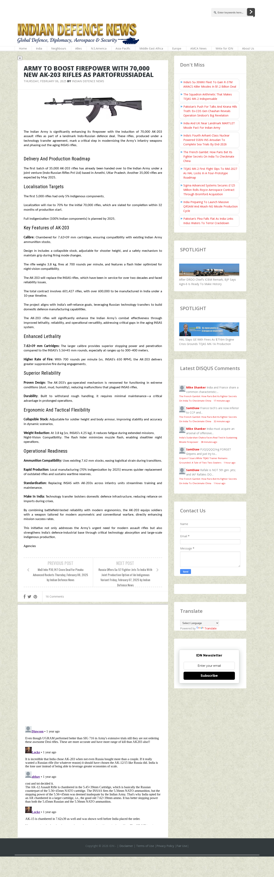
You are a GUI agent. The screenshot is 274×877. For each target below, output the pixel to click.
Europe (176, 48)
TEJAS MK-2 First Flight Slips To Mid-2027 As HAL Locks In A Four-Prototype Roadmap (210, 173)
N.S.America (99, 48)
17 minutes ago (222, 400)
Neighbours (58, 48)
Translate (210, 628)
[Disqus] (93, 666)
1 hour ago (229, 462)
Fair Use (182, 846)
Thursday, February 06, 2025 (45, 81)
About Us (248, 48)
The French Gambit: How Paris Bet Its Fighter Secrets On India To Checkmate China (208, 156)
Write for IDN (224, 48)
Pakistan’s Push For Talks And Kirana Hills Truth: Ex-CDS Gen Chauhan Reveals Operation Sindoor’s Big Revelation (210, 111)
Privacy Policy (165, 846)
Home (23, 48)
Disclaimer (126, 846)
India (39, 48)
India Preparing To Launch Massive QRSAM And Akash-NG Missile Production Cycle (210, 206)
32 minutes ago (222, 421)
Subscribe (209, 676)
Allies (78, 48)
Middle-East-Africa (151, 48)
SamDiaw (192, 408)
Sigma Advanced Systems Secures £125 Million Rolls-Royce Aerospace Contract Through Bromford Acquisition (209, 189)
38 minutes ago (209, 441)
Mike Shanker (196, 387)
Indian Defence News (88, 81)
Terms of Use (145, 846)
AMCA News (198, 48)
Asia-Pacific (123, 48)
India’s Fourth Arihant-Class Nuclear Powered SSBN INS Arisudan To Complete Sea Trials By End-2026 (206, 140)
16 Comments (55, 596)
